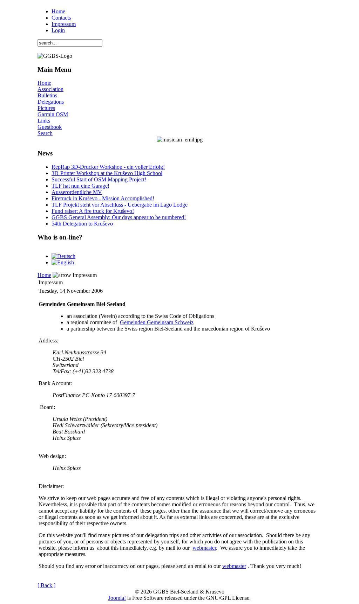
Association (50, 89)
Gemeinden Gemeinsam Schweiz (157, 322)
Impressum (64, 24)
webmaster (204, 548)
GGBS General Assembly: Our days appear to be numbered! (119, 217)
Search (45, 133)
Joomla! (117, 598)
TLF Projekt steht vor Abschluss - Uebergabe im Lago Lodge (120, 205)
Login (58, 30)
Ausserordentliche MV (77, 192)
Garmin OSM (53, 114)
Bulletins (47, 95)
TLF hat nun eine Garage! (80, 186)
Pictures (46, 108)
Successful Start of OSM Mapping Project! (99, 179)
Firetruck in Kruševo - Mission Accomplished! (103, 198)
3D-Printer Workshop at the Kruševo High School (107, 173)
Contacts (61, 18)
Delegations (51, 102)
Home (58, 11)
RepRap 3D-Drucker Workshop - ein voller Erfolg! (108, 167)
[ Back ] (46, 585)
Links (44, 121)
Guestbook (50, 127)
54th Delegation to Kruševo (82, 224)
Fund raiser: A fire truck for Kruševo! (93, 211)
